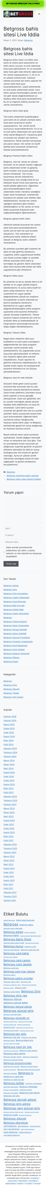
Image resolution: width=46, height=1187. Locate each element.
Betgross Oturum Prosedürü (17, 637)
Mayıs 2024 (9, 760)
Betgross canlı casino (17, 960)
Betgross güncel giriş (18, 1010)
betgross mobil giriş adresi (12, 1043)
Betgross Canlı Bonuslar (15, 601)
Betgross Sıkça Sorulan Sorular (28, 1069)
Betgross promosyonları (18, 1063)
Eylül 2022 (8, 840)
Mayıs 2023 (9, 808)
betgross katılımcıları (23, 1024)
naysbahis (33, 1180)
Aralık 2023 (9, 780)
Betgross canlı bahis (16, 953)
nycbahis (28, 1183)
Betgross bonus (13, 946)
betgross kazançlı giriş (27, 1030)
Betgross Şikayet (11, 689)
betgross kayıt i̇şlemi (11, 1030)
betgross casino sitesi (12, 982)
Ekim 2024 (9, 740)
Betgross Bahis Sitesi (17, 939)
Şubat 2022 (9, 868)
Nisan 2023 (9, 812)
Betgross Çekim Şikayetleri (16, 613)
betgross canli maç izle (30, 950)
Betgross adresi (13, 931)
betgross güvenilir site (10, 1021)
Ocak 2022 (9, 872)
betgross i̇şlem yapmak (25, 1021)
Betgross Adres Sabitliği (15, 633)
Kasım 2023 (9, 784)
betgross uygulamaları (34, 1083)
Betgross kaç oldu (15, 1033)
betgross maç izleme (29, 1037)
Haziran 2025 (10, 720)
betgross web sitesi (11, 1087)
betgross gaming (9, 988)
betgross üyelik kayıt (25, 1115)
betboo (20, 1183)
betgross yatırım (26, 1090)
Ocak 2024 (9, 776)
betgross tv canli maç (13, 1076)
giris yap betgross (11, 1129)
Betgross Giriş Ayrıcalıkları (16, 593)
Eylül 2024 (8, 744)
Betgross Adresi (11, 585)
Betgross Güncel (13, 999)
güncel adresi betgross (27, 1129)
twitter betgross (25, 1132)
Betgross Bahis (11, 935)
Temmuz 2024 (10, 752)
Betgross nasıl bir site (18, 1047)
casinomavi (12, 1180)
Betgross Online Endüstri (15, 621)
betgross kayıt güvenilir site (24, 1027)
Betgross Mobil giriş (24, 1040)
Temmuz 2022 (10, 848)
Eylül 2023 (8, 792)
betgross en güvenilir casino (12, 985)
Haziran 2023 (10, 804)
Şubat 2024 (9, 772)
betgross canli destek (11, 950)
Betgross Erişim (11, 661)
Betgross (11, 472)
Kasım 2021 (9, 880)
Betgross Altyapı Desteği (15, 629)
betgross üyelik (11, 1115)
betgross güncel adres (16, 1002)
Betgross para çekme (14, 1053)
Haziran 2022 (10, 852)
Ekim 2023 (9, 788)
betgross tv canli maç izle (14, 1080)
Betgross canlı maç (11, 968)
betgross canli (30, 947)
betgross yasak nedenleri (11, 1090)
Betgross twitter (14, 1083)
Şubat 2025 (9, 728)
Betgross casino (9, 975)
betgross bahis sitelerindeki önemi (30, 936)
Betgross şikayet (15, 1118)
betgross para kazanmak (11, 1051)
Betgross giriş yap (15, 995)
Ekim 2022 (8, 836)
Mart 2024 (9, 768)
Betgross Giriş (10, 589)
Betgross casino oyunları (18, 978)
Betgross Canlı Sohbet (14, 649)
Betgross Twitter (11, 693)
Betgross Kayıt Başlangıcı (15, 645)
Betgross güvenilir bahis (12, 1014)
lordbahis (34, 1178)
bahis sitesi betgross (25, 920)
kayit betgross (11, 1132)
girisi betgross (35, 1126)
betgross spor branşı (10, 1069)
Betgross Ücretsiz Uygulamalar (18, 641)
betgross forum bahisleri (29, 985)
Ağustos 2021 (10, 892)
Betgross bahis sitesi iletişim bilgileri (24, 479)
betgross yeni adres (11, 1093)
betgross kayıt (9, 1027)
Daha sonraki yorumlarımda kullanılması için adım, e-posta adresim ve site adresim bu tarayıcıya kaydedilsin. (24, 552)
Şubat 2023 (9, 820)
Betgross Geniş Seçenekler (16, 625)
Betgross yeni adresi (29, 1093)
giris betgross (23, 1126)
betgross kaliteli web (10, 1024)
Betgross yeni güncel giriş (22, 1108)
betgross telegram (10, 1073)
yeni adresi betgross (12, 1135)
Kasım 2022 (9, 832)
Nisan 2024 (9, 764)
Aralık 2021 (9, 876)
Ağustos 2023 (10, 796)
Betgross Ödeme (11, 657)
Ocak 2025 (9, 732)
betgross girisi (20, 988)
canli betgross (10, 1126)
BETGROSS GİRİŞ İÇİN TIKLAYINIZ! (23, 3)
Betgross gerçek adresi (20, 1099)
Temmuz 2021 (10, 896)
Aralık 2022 (9, 828)
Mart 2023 (9, 816)
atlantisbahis (11, 1183)
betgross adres (26, 925)
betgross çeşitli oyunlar (32, 1112)
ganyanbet (23, 1180)
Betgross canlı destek (18, 964)
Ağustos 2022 (10, 844)
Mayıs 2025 (9, 724)
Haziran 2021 (10, 900)
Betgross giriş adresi (17, 1104)
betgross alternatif (30, 932)
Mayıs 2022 (9, 856)
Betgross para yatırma (28, 1051)
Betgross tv (25, 1073)
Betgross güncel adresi (18, 1006)
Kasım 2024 (9, 736)
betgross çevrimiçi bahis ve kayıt (13, 1112)
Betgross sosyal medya (29, 1066)
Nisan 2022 (9, 860)
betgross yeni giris (12, 1096)
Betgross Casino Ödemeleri (16, 597)
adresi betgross (9, 920)
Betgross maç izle (12, 1037)
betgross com (26, 982)
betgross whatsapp (28, 1087)
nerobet (37, 1183)
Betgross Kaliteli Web (14, 609)
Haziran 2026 (10, 716)
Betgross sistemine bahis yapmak (23, 475)
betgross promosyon (30, 1057)
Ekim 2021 (8, 884)
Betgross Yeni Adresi (13, 697)
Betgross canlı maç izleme (19, 971)
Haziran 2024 (10, 756)
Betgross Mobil (9, 1040)
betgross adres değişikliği (13, 928)
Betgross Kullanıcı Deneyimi (16, 653)
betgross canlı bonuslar (11, 957)
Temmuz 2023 (10, 800)
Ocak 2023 (9, 824)
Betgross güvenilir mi (16, 1018)
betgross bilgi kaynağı (32, 943)
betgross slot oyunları (12, 1066)
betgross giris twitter (12, 992)
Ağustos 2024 (10, 748)
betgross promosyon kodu (13, 1060)
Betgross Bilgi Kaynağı (14, 605)
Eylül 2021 (8, 888)
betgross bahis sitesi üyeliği (14, 943)
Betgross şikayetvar (16, 1122)
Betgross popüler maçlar (12, 1057)
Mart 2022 (8, 864)
